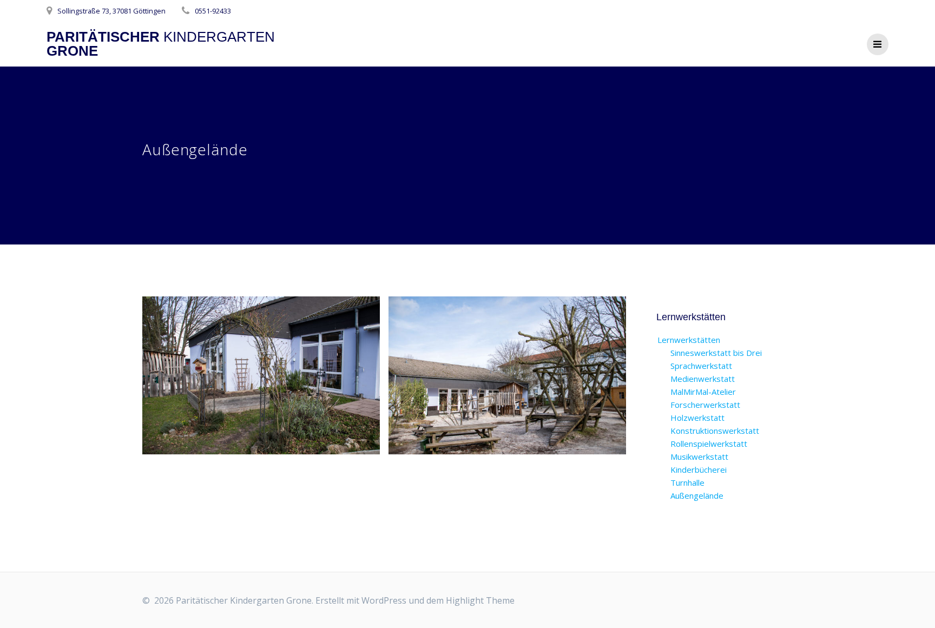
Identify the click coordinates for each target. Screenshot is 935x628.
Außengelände (696, 495)
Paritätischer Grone (161, 44)
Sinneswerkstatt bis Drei (716, 352)
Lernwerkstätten (688, 339)
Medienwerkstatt (702, 378)
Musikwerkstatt (699, 456)
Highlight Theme (480, 600)
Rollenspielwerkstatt (708, 443)
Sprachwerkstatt (701, 365)
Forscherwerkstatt (705, 404)
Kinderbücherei (698, 469)
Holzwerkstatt (697, 417)
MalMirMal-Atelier (703, 391)
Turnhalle (687, 482)
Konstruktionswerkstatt (714, 430)
